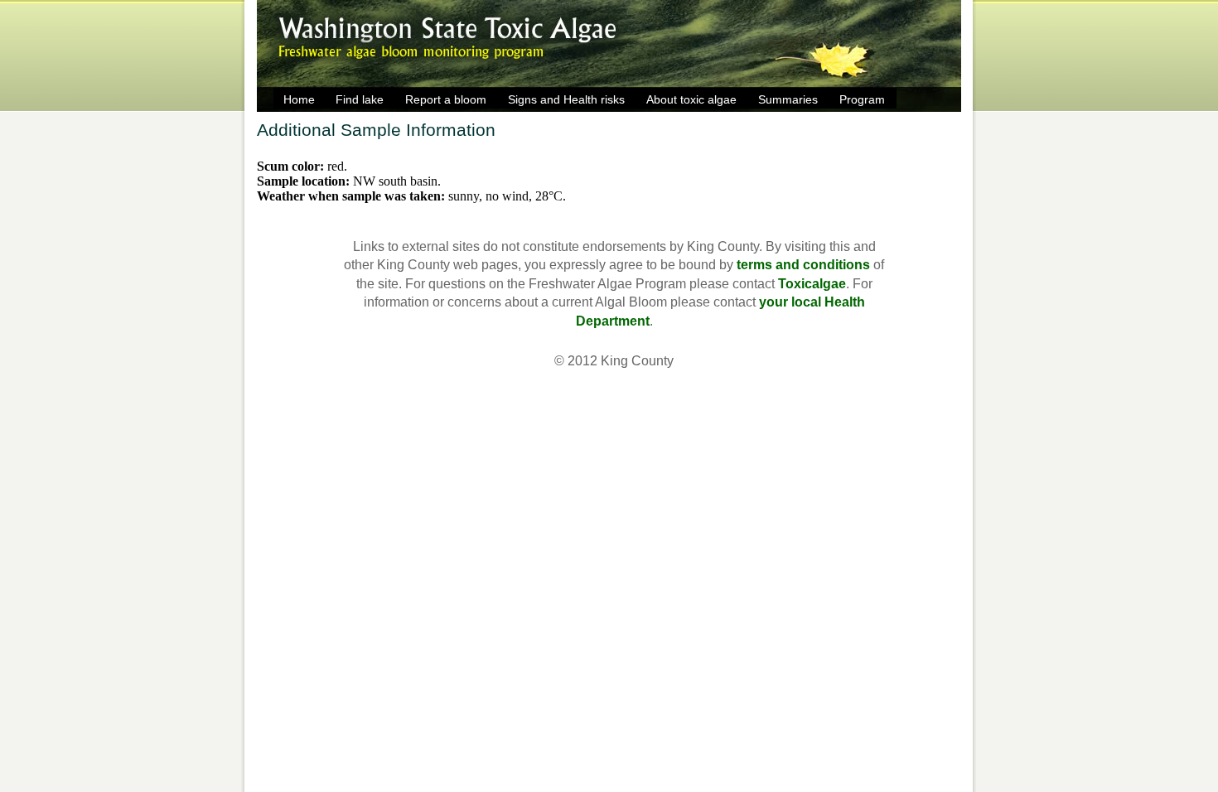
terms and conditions (803, 265)
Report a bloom (445, 99)
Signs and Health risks (566, 99)
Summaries (788, 99)
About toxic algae (691, 99)
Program (862, 99)
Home (299, 99)
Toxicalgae (812, 284)
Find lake (360, 99)
